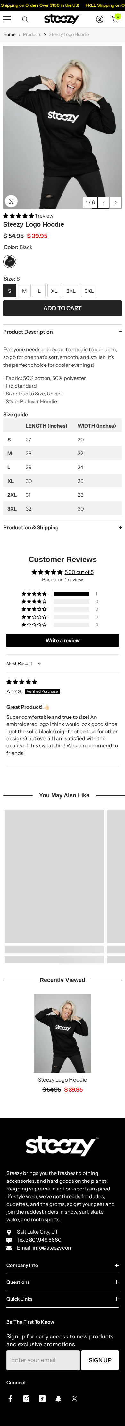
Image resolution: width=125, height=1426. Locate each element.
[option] (62, 127)
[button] (103, 202)
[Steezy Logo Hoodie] (62, 1033)
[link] (54, 949)
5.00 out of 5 (79, 572)
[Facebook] (10, 1399)
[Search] (25, 19)
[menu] (7, 19)
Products (32, 34)
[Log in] (99, 19)
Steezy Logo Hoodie (62, 1080)
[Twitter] (74, 1399)
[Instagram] (26, 1399)
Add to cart (62, 308)
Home (9, 34)
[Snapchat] (58, 1399)
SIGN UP (100, 1360)
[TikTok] (42, 1399)
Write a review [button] (63, 640)
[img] (21, 682)
